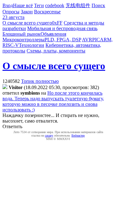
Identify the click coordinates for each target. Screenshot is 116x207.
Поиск (98, 5)
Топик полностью (40, 81)
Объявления (53, 34)
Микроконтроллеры (23, 39)
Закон (27, 11)
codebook (54, 5)
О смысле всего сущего (27, 22)
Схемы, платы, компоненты (56, 50)
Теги (39, 5)
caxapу (49, 135)
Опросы (10, 11)
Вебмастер (78, 135)
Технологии (31, 45)
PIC (96, 39)
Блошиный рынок (21, 34)
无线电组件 (78, 5)
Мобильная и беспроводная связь (62, 28)
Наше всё (23, 5)
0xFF (57, 22)
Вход (7, 5)
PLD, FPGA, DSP (63, 39)
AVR (87, 39)
